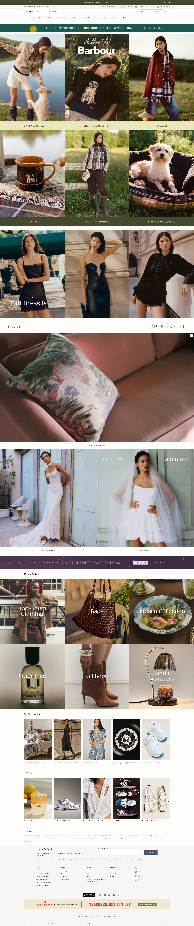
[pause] (191, 335)
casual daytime (138, 838)
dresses (59, 838)
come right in (107, 2)
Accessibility (58, 923)
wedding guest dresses (123, 838)
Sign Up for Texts (143, 876)
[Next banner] (164, 2)
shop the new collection (97, 445)
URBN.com (67, 923)
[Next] (168, 742)
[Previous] (26, 742)
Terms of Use (37, 923)
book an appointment (145, 550)
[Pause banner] (169, 2)
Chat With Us (141, 880)
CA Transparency (48, 923)
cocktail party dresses (107, 838)
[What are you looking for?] (159, 12)
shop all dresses (97, 321)
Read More (27, 841)
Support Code (77, 923)
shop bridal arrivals (48, 550)
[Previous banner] (30, 2)
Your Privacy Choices (89, 923)
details (47, 6)
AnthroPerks (141, 872)
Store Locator (142, 868)
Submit (151, 852)
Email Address (102, 849)
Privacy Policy (120, 859)
